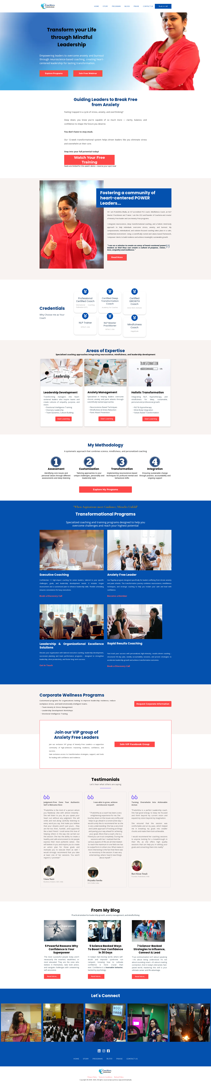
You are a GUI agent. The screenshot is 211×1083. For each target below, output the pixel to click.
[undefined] (99, 1051)
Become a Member (117, 596)
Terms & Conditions (105, 1077)
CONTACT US (148, 6)
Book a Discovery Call (51, 596)
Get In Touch (46, 665)
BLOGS (127, 6)
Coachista (158, 215)
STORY (105, 6)
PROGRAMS (116, 6)
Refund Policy (119, 1077)
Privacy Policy (92, 1077)
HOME (96, 6)
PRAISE (136, 6)
